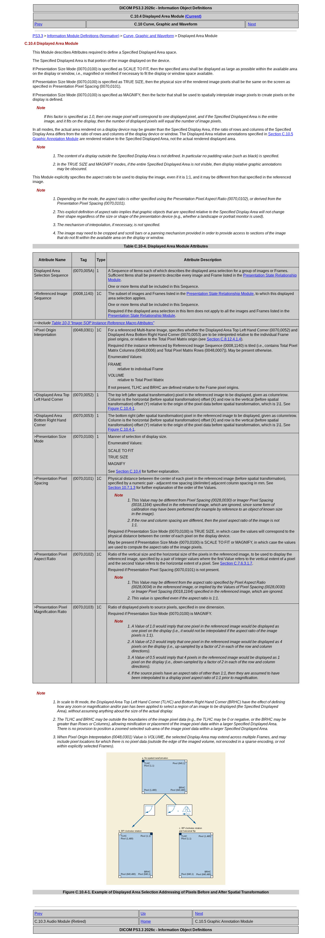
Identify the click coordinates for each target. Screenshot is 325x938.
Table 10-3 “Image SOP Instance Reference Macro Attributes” (103, 323)
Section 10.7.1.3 (121, 488)
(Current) (193, 16)
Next (252, 24)
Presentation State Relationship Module (220, 294)
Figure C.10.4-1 (121, 408)
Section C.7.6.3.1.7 (236, 563)
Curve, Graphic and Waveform (148, 36)
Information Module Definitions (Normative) (83, 36)
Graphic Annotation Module (56, 139)
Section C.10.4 (128, 471)
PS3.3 (38, 36)
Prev (38, 24)
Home (146, 921)
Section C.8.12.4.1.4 (224, 339)
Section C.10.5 (280, 134)
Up (143, 914)
